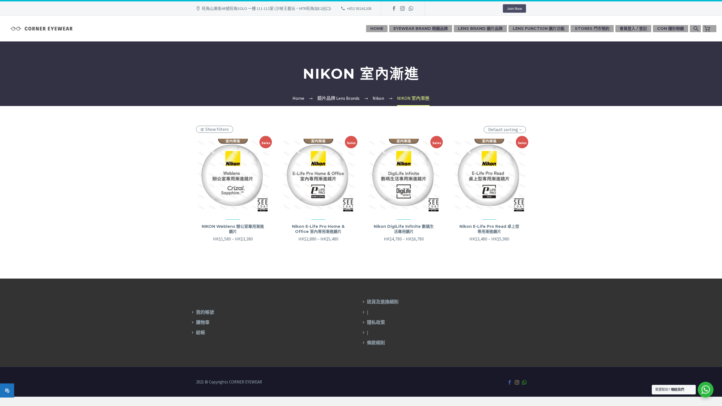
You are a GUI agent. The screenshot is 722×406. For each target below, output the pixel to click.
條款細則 (376, 342)
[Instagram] (402, 8)
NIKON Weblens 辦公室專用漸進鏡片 (233, 229)
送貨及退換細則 (383, 301)
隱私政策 (376, 322)
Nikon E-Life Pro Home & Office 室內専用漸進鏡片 (318, 229)
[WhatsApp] (411, 8)
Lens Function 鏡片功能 (539, 28)
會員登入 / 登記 (633, 28)
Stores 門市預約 (592, 28)
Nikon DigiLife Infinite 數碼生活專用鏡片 (404, 229)
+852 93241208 (359, 8)
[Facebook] (394, 8)
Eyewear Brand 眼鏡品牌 (420, 28)
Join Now (514, 8)
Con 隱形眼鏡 (670, 28)
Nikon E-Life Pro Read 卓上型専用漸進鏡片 (489, 229)
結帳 (200, 332)
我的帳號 (205, 312)
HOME (376, 28)
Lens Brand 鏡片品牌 (480, 28)
